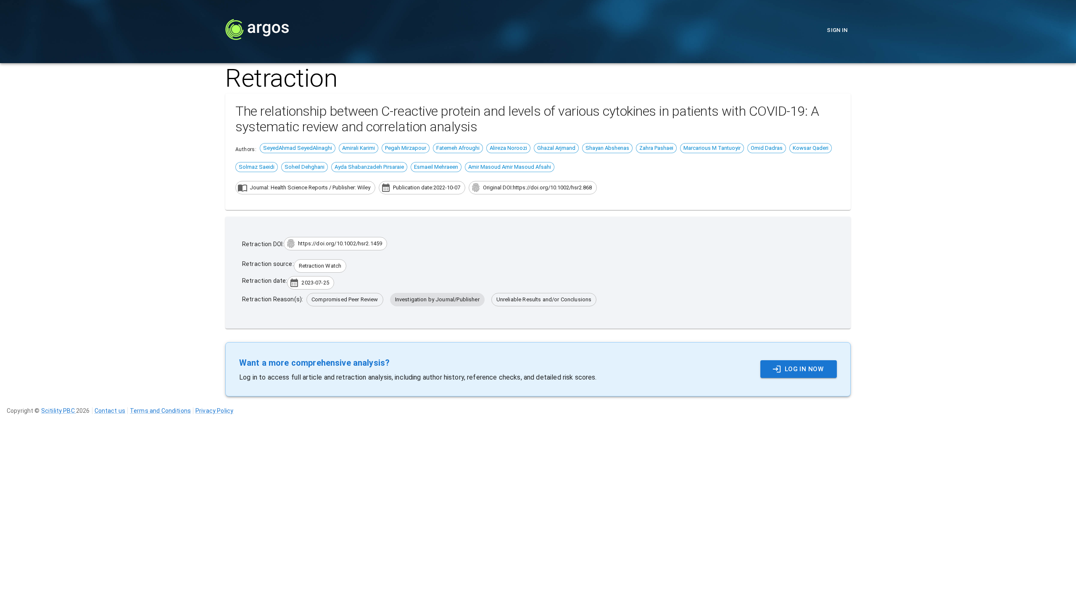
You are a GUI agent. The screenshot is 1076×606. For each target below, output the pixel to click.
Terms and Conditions (160, 410)
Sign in (837, 30)
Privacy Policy (214, 410)
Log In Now (804, 369)
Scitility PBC (58, 410)
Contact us (110, 410)
